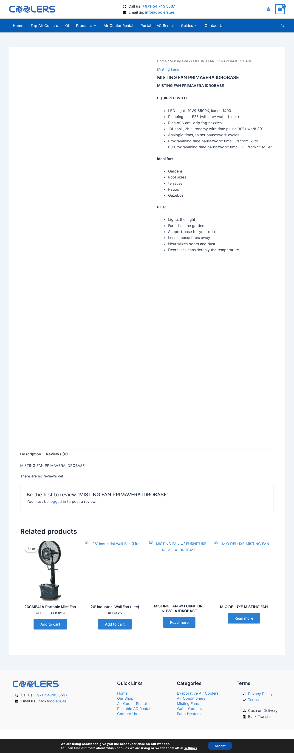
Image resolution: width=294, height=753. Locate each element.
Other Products (78, 25)
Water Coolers (189, 708)
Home (18, 25)
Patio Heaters (189, 713)
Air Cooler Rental (118, 25)
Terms (253, 699)
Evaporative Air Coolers (197, 693)
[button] (94, 25)
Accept (220, 746)
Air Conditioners (191, 698)
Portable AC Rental (157, 25)
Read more (179, 622)
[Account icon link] (268, 9)
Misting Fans (180, 61)
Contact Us (214, 25)
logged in (58, 501)
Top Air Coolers (44, 25)
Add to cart (50, 624)
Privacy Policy (260, 693)
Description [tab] (30, 454)
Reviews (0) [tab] (57, 454)
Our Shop (125, 698)
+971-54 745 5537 (158, 6)
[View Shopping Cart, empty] (280, 9)
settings (190, 748)
